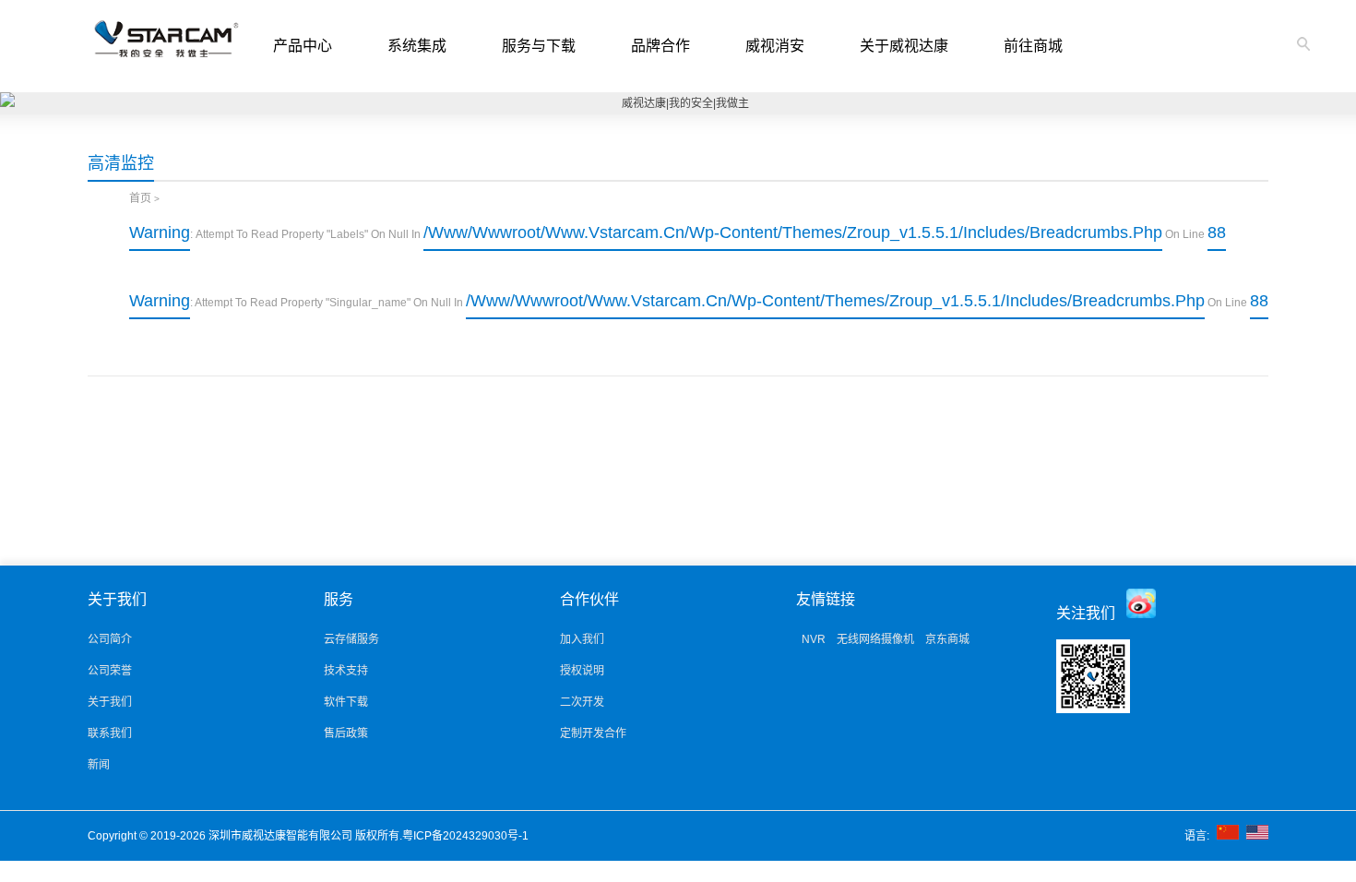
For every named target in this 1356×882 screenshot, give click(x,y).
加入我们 (582, 639)
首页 (140, 198)
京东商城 (947, 639)
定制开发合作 (593, 733)
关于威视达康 (904, 46)
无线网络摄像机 (875, 639)
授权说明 (582, 670)
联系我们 (110, 733)
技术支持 (346, 670)
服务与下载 (539, 46)
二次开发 (582, 702)
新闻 (99, 764)
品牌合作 (660, 46)
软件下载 (346, 702)
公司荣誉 (110, 670)
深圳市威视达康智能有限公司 (281, 835)
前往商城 (1033, 46)
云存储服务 (351, 639)
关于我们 (110, 702)
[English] (1257, 835)
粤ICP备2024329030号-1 (466, 835)
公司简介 (110, 639)
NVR (814, 639)
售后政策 (346, 733)
